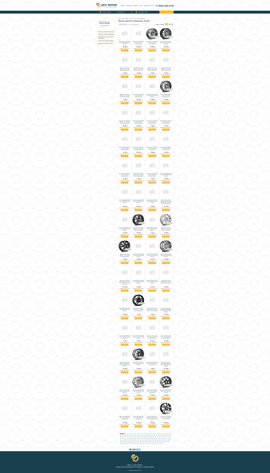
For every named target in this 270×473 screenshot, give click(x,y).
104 (135, 440)
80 (133, 438)
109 (148, 440)
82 (137, 438)
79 (130, 438)
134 (156, 441)
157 (163, 443)
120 (169, 24)
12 (143, 433)
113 (157, 440)
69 (161, 436)
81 (135, 438)
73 (170, 436)
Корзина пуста (167, 12)
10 (140, 433)
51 (122, 436)
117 (166, 440)
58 (138, 436)
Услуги (141, 5)
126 (136, 441)
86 (146, 438)
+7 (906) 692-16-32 (164, 6)
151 (147, 443)
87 (148, 438)
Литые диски (103, 27)
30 (129, 435)
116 (164, 440)
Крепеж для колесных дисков (105, 43)
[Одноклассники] (132, 449)
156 (160, 443)
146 (135, 443)
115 (161, 440)
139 (168, 441)
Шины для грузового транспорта (106, 34)
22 (163, 433)
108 (145, 440)
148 (140, 443)
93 (161, 438)
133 (153, 441)
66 (155, 436)
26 (120, 435)
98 (120, 440)
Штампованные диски (105, 25)
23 (165, 433)
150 (145, 443)
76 (124, 438)
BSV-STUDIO (139, 470)
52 (124, 436)
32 (133, 435)
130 (146, 441)
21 (161, 433)
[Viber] (134, 449)
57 (135, 436)
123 (128, 441)
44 (158, 435)
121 (123, 441)
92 (159, 438)
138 (165, 441)
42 (154, 435)
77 (126, 438)
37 (143, 435)
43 (156, 435)
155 (158, 443)
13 (145, 433)
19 (157, 433)
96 (168, 438)
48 (167, 435)
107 (143, 440)
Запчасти (135, 5)
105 (138, 440)
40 (150, 435)
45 (161, 435)
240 (172, 24)
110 (150, 440)
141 (123, 443)
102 (130, 440)
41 (152, 435)
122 (126, 441)
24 (167, 433)
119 (170, 440)
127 (138, 441)
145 (133, 443)
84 (141, 438)
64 (151, 436)
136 (161, 441)
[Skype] (138, 449)
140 (121, 443)
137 (163, 441)
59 (140, 436)
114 (159, 440)
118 (168, 440)
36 (141, 435)
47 (165, 435)
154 (155, 443)
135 (158, 441)
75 (122, 438)
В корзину (124, 50)
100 (125, 440)
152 (150, 443)
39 (148, 435)
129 (143, 441)
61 (144, 436)
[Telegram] (140, 449)
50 (120, 436)
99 (122, 440)
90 (155, 438)
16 (151, 433)
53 (126, 436)
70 (164, 436)
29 (127, 435)
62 (146, 436)
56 (133, 436)
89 (152, 438)
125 (133, 441)
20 (159, 433)
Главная (123, 5)
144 (130, 443)
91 (157, 438)
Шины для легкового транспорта (106, 31)
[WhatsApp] (136, 449)
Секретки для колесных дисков (105, 40)
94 (163, 438)
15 (149, 433)
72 (167, 436)
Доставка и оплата (149, 5)
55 (131, 436)
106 (140, 440)
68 (159, 436)
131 (148, 441)
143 (128, 443)
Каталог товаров (125, 18)
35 (139, 435)
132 (151, 441)
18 (155, 433)
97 (170, 438)
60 (166, 24)
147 (138, 443)
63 (148, 436)
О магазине (129, 5)
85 (143, 438)
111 (152, 440)
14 (147, 433)
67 (157, 436)
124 (131, 441)
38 (146, 435)
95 (165, 438)
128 (141, 441)
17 (153, 433)
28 (124, 435)
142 (125, 443)
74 (120, 438)
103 (132, 440)
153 (152, 443)
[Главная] (106, 5)
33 (135, 435)
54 (129, 436)
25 (170, 433)
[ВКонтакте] (130, 449)
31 (131, 435)
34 (137, 435)
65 (153, 436)
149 (143, 443)
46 (163, 435)
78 (128, 438)
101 (127, 440)
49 (169, 435)
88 (150, 438)
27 (122, 435)
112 (154, 440)
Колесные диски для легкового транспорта (137, 18)
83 (139, 438)
